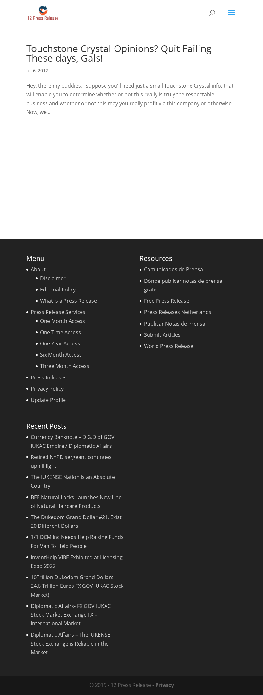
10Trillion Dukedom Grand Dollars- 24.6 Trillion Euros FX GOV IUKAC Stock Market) (77, 586)
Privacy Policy (47, 388)
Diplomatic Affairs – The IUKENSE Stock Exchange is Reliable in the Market (70, 643)
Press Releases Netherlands (177, 312)
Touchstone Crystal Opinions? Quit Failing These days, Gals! (118, 53)
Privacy (164, 685)
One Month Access (62, 321)
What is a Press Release (68, 300)
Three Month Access (64, 365)
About (38, 269)
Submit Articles (162, 334)
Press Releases (49, 377)
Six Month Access (61, 354)
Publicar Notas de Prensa (174, 323)
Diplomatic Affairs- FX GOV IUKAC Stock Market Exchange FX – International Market (71, 615)
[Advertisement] (131, 175)
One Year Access (60, 343)
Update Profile (48, 400)
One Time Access (60, 332)
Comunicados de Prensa (173, 269)
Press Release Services (58, 312)
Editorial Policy (58, 289)
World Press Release (168, 346)
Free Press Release (166, 300)
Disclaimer (53, 278)
